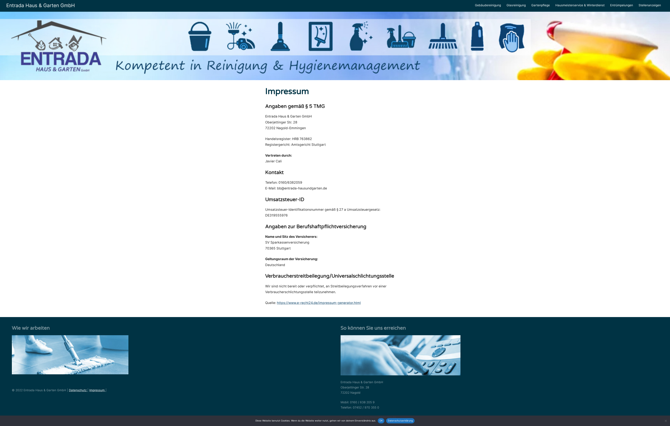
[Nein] (665, 421)
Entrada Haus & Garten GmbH (40, 5)
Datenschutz (78, 390)
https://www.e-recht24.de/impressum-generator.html (319, 303)
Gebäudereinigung (488, 5)
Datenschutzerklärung (400, 420)
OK (381, 420)
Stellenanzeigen (650, 5)
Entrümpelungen (621, 5)
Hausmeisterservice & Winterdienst (580, 5)
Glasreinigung (516, 5)
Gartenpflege (540, 5)
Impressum (97, 390)
